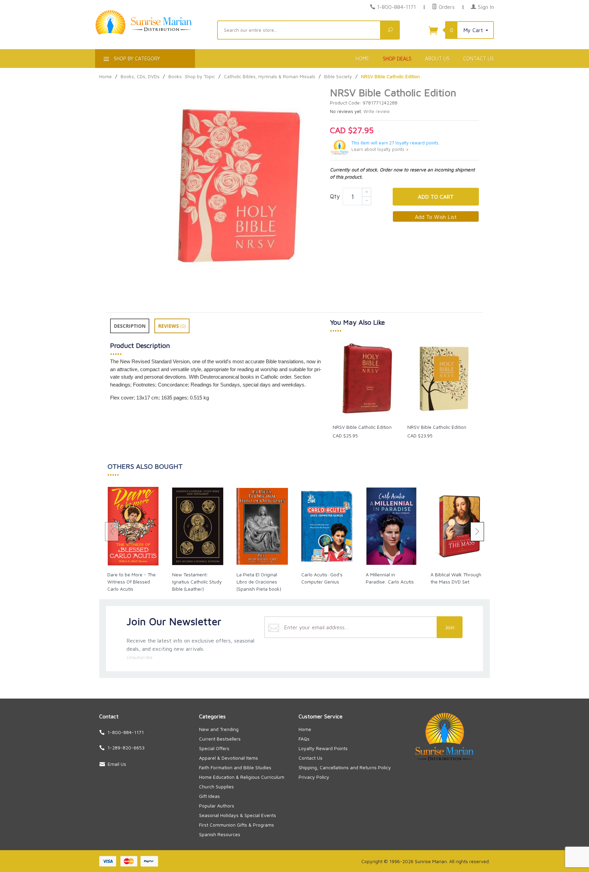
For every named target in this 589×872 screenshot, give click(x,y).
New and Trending (219, 729)
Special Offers (214, 748)
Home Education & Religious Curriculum (241, 777)
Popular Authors (216, 805)
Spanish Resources (219, 834)
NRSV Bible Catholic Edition (362, 427)
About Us (437, 58)
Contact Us (478, 58)
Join (449, 627)
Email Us (117, 764)
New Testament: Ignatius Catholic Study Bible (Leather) (197, 582)
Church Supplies (216, 786)
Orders (446, 7)
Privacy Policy (314, 777)
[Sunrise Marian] (152, 32)
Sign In (485, 7)
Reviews (172, 326)
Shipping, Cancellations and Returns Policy (345, 767)
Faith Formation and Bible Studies (235, 767)
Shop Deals (397, 58)
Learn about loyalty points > (380, 149)
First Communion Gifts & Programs (236, 825)
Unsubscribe (139, 657)
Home (362, 58)
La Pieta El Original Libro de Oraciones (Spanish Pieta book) (259, 582)
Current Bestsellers (220, 739)
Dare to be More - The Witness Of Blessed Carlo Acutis (131, 582)
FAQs (304, 739)
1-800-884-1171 (396, 7)
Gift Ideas (209, 796)
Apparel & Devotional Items (228, 758)
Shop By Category (136, 58)
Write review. (377, 111)
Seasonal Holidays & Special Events (237, 815)
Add (436, 197)
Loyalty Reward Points (323, 748)
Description (130, 326)
